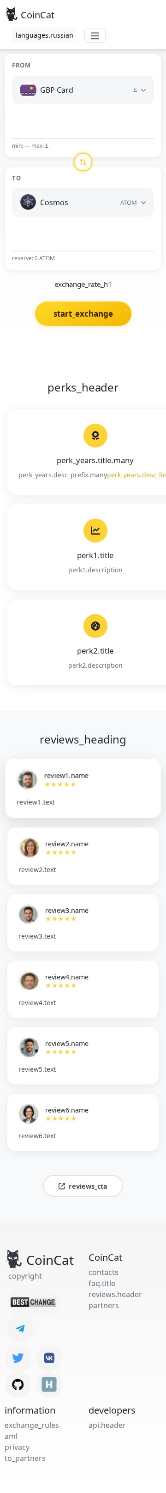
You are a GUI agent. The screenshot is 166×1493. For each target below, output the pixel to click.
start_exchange (83, 313)
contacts (104, 1272)
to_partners (25, 1458)
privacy (17, 1447)
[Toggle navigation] (95, 35)
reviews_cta (88, 1186)
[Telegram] (20, 1328)
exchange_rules (32, 1425)
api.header (107, 1425)
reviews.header (115, 1294)
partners (104, 1305)
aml (11, 1436)
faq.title (102, 1283)
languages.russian (44, 35)
